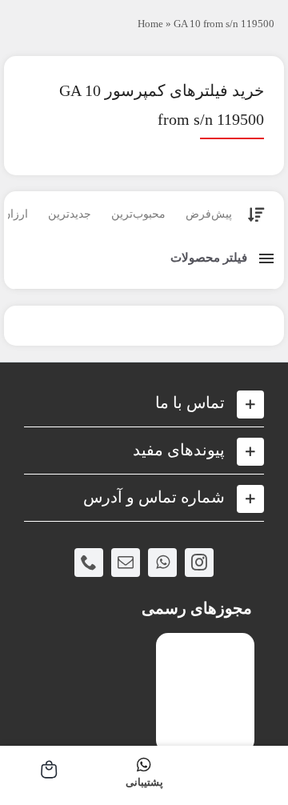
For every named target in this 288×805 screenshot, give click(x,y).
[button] (144, 403)
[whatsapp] (162, 562)
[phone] (88, 562)
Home (150, 24)
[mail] (125, 562)
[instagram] (199, 562)
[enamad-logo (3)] (205, 646)
